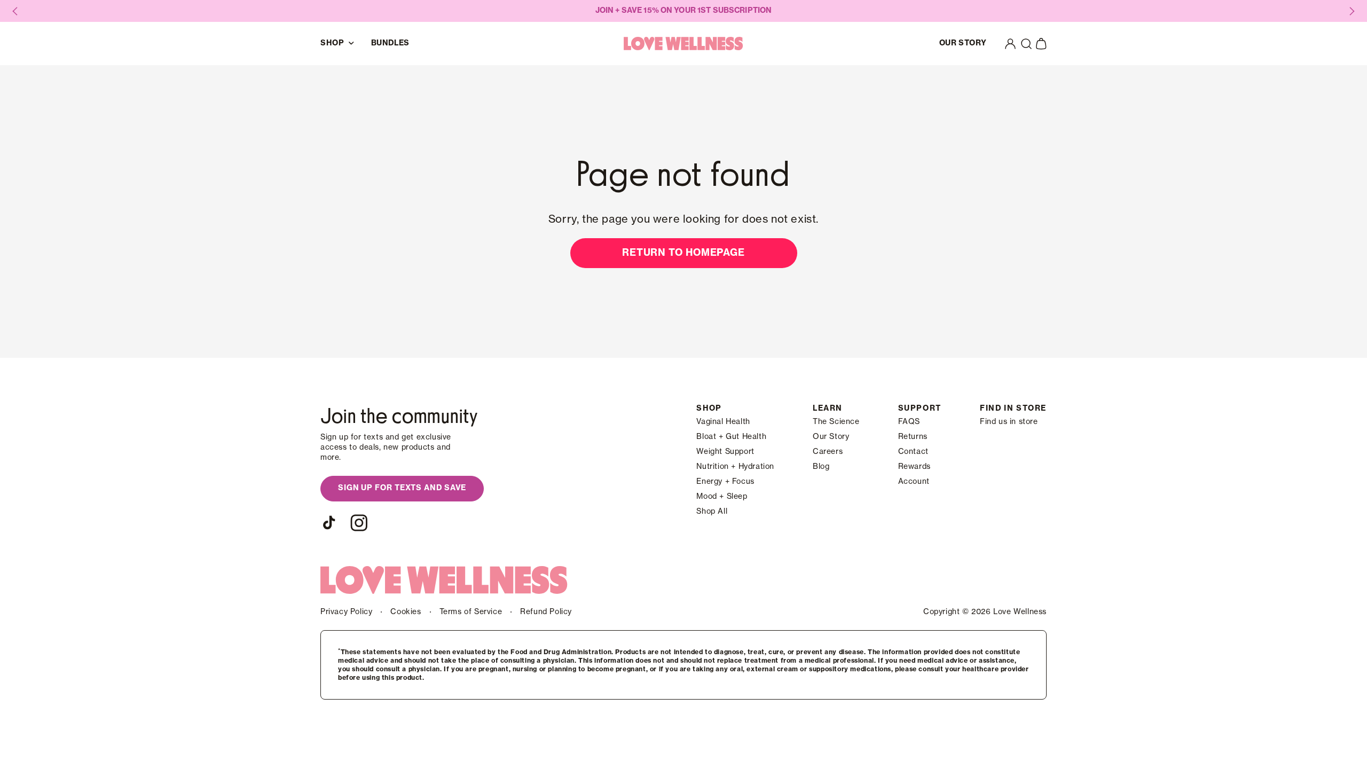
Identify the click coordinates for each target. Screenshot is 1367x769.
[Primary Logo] (683, 43)
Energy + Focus (725, 481)
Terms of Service (470, 612)
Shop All (711, 511)
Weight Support (725, 452)
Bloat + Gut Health (731, 437)
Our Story (831, 437)
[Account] (1010, 43)
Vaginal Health (723, 422)
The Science (836, 422)
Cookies (405, 612)
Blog (821, 466)
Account (914, 481)
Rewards (914, 466)
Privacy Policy (346, 612)
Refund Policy (546, 612)
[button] (1026, 43)
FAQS (909, 422)
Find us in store (1009, 422)
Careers (828, 452)
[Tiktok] (328, 522)
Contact (913, 452)
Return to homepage (683, 252)
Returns (913, 437)
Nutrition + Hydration (735, 466)
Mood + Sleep (721, 496)
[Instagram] (358, 522)
